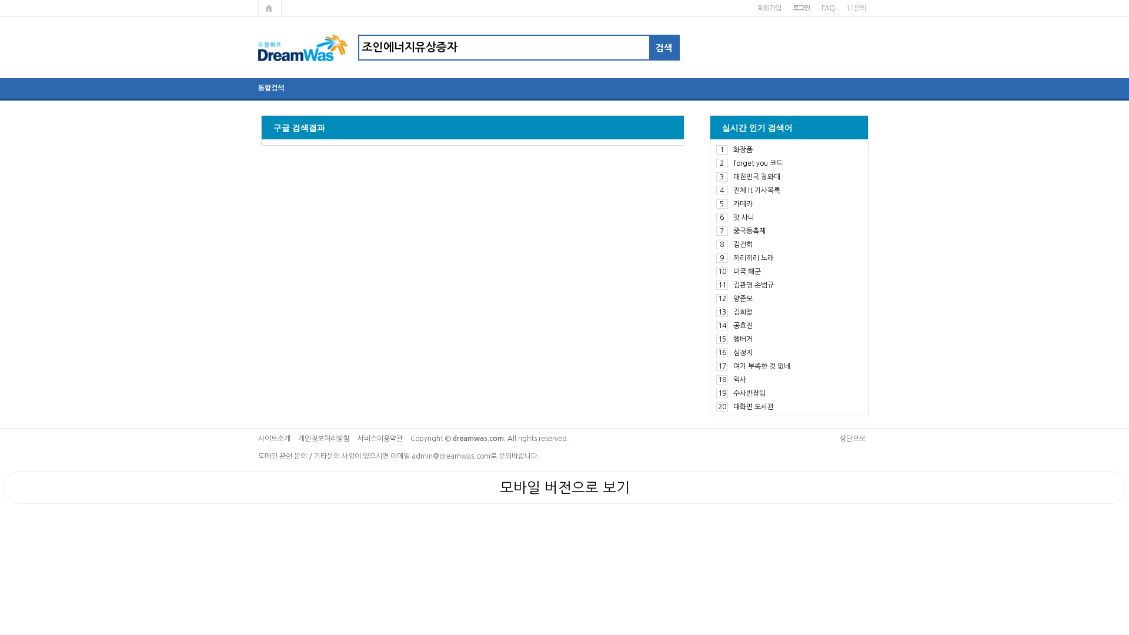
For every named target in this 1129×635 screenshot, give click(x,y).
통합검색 (271, 88)
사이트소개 (274, 438)
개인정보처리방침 (324, 438)
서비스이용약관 (380, 438)
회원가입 (768, 8)
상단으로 (853, 438)
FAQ (827, 8)
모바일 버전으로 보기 (565, 487)
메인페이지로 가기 (270, 8)
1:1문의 (855, 8)
